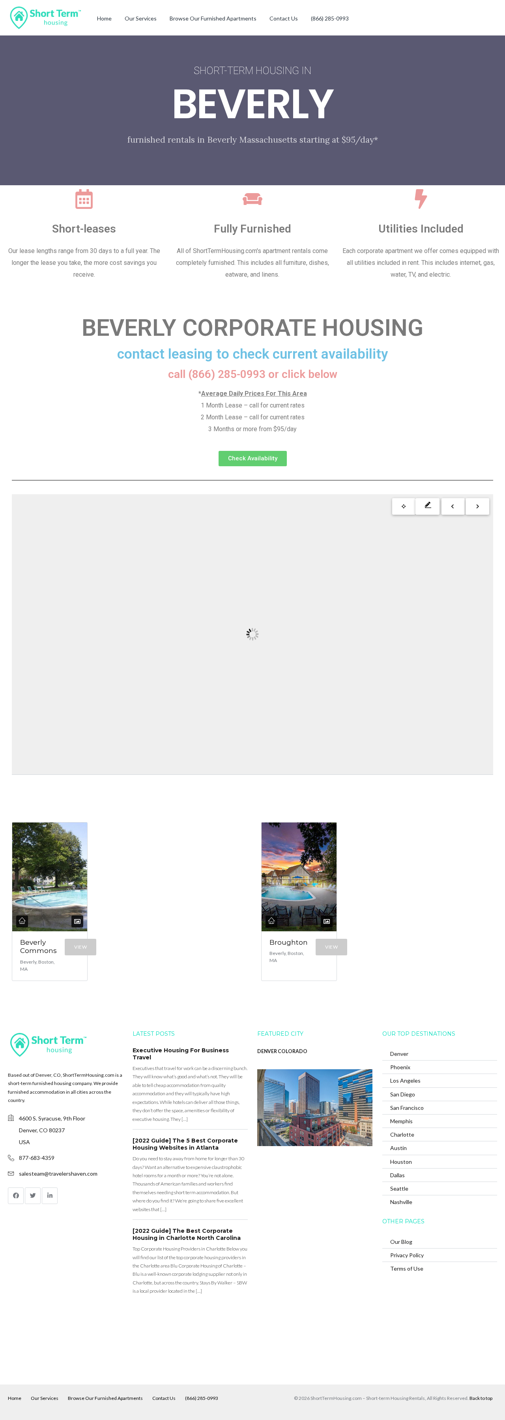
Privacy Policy (407, 1255)
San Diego (402, 1094)
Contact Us (283, 18)
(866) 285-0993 (330, 18)
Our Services (141, 18)
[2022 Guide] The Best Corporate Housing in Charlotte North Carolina (187, 1234)
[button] (253, 458)
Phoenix (400, 1067)
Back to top (480, 1398)
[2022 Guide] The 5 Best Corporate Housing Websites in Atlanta (185, 1144)
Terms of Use (406, 1268)
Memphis (401, 1121)
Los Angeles (405, 1080)
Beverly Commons (38, 946)
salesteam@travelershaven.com (58, 1173)
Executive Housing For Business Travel (181, 1054)
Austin (398, 1148)
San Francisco (407, 1107)
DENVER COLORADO (282, 1051)
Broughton (288, 942)
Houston (401, 1161)
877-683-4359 (36, 1157)
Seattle (399, 1188)
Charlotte (402, 1134)
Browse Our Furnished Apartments (213, 18)
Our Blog (401, 1241)
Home (104, 18)
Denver (399, 1053)
